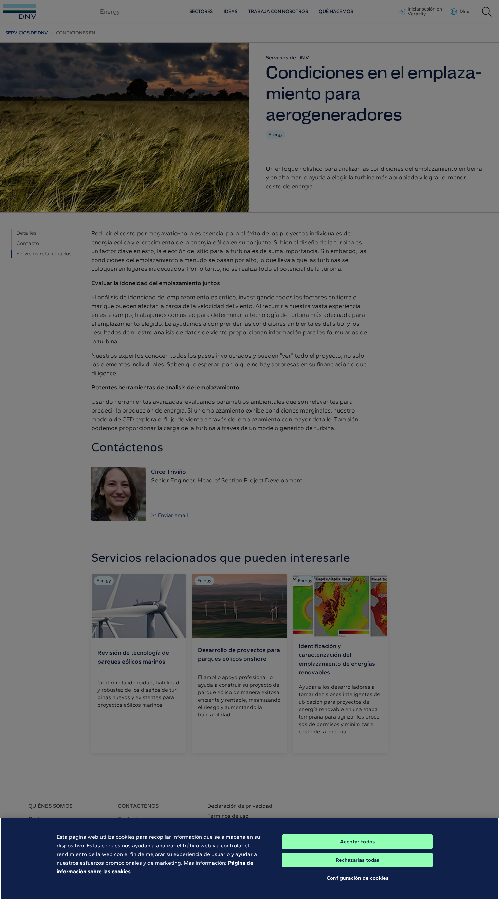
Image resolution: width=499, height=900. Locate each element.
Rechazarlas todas (358, 860)
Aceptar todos (357, 842)
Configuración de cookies (357, 878)
